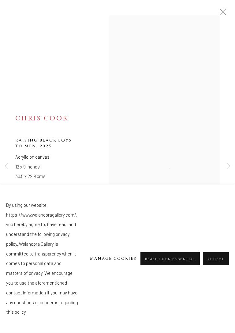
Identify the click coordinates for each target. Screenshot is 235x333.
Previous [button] (6, 166)
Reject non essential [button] (170, 259)
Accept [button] (215, 259)
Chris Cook (41, 118)
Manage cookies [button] (113, 258)
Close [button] (221, 13)
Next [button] (229, 166)
